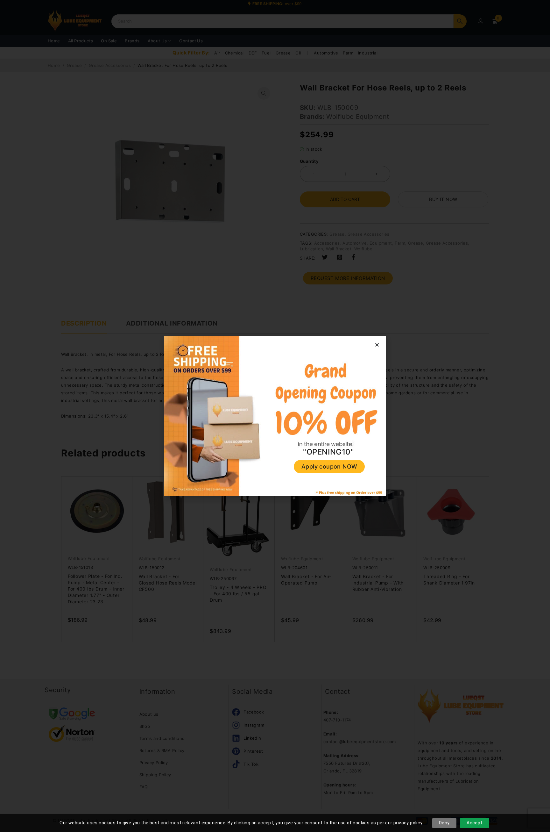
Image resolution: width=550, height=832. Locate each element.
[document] (275, 416)
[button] (377, 344)
